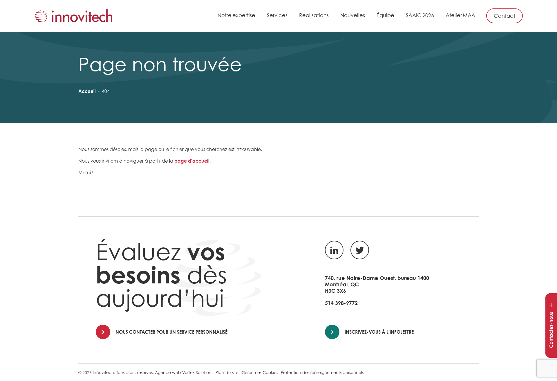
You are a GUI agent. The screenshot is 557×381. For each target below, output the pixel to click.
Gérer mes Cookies (259, 372)
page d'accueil (191, 161)
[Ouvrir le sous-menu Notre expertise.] (258, 16)
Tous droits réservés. (135, 372)
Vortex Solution (196, 372)
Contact (504, 16)
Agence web (168, 372)
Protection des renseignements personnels (322, 372)
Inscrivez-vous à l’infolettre (379, 332)
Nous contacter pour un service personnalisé (171, 332)
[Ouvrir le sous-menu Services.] (290, 16)
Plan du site (227, 372)
